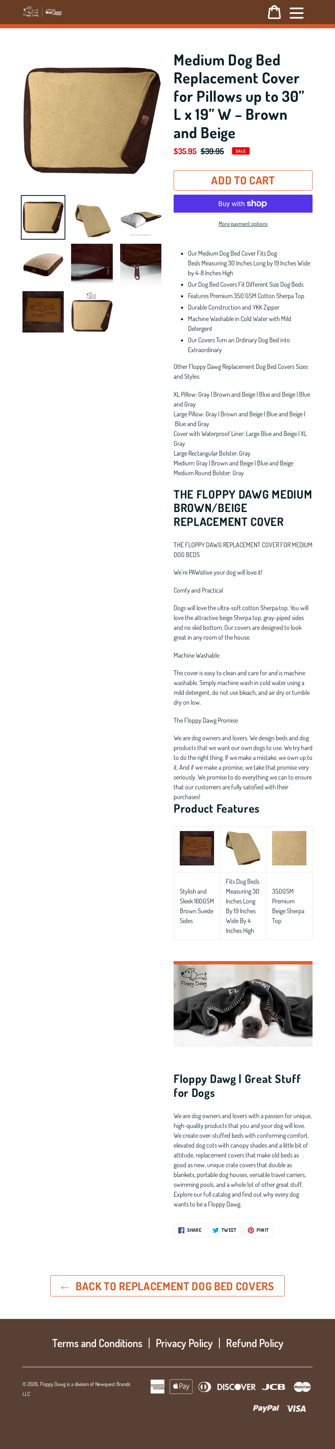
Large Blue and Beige (271, 433)
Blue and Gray (192, 424)
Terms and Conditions (97, 1343)
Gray (204, 394)
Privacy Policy (184, 1343)
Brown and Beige (234, 394)
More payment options (243, 223)
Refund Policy (255, 1343)
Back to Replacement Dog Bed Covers (173, 1286)
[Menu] (296, 11)
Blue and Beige (277, 394)
